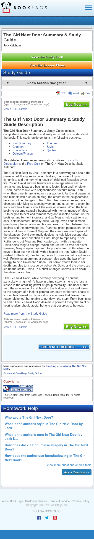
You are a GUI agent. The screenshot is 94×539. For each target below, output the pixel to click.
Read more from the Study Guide (25, 313)
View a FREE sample (15, 109)
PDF (63, 93)
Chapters (18, 146)
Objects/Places (23, 153)
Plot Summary (22, 143)
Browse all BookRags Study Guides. (23, 373)
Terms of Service (59, 501)
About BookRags (12, 501)
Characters (20, 150)
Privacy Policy (80, 501)
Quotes (51, 150)
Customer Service (36, 501)
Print (88, 93)
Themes (52, 143)
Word (76, 93)
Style (50, 146)
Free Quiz (33, 163)
